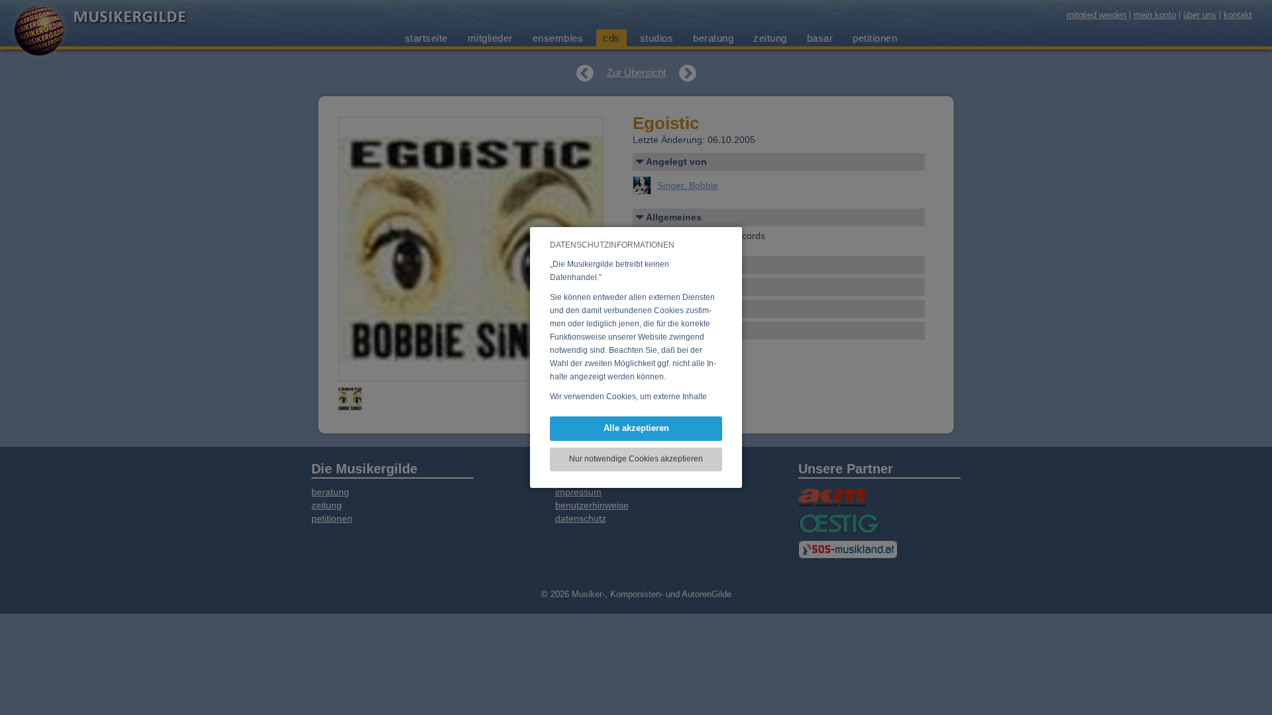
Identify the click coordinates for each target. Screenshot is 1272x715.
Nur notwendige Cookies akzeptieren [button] (636, 458)
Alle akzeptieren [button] (636, 428)
